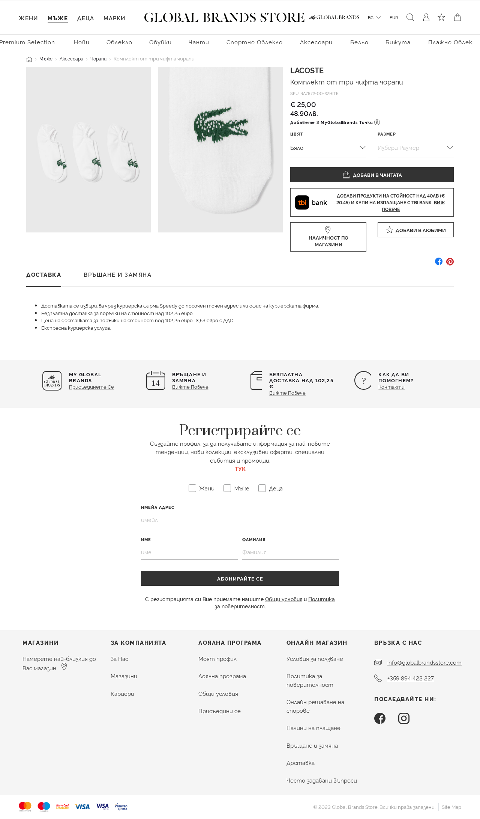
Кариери (122, 693)
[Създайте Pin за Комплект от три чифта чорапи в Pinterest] (450, 264)
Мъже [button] (58, 18)
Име (146, 539)
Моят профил (217, 658)
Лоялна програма (222, 676)
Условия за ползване (314, 658)
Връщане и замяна (312, 745)
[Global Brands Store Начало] (224, 16)
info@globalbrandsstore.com (424, 662)
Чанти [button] (199, 42)
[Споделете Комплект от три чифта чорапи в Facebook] (438, 264)
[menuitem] (82, 41)
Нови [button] (82, 42)
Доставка (300, 762)
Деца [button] (85, 18)
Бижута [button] (398, 42)
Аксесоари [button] (316, 42)
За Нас (119, 658)
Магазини (124, 676)
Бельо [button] (359, 42)
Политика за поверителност (309, 680)
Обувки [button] (160, 42)
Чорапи (98, 58)
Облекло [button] (119, 42)
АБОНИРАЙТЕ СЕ (240, 578)
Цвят (296, 134)
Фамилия (254, 539)
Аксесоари (71, 58)
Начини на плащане (313, 728)
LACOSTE (307, 70)
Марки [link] (114, 18)
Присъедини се (219, 711)
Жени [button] (28, 18)
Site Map (451, 806)
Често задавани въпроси (321, 780)
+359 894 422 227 (410, 678)
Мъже (45, 58)
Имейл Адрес (158, 507)
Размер (387, 134)
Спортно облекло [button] (254, 42)
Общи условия (283, 598)
